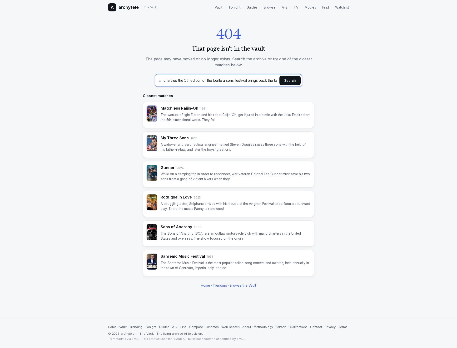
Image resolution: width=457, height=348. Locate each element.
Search (290, 80)
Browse (270, 7)
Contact (316, 327)
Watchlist (342, 7)
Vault (218, 7)
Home (205, 285)
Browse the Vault (243, 285)
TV (296, 7)
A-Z (285, 7)
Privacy (330, 327)
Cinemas (212, 327)
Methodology (263, 327)
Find (325, 7)
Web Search (230, 327)
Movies (310, 7)
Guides (252, 7)
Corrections (299, 327)
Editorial (281, 327)
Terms (343, 327)
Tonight (234, 7)
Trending (220, 285)
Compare (196, 327)
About (246, 327)
